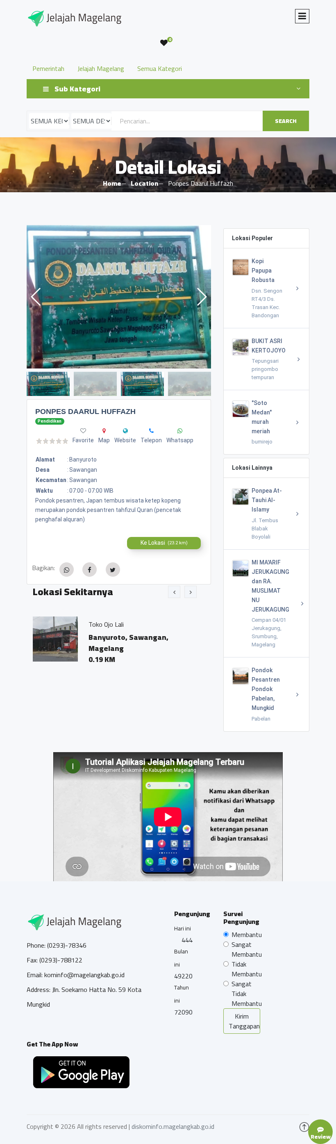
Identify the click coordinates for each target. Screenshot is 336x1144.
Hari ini (182, 928)
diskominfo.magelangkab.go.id (173, 1126)
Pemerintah (48, 68)
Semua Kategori (159, 68)
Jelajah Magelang (100, 68)
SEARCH (286, 121)
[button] (201, 297)
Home (112, 183)
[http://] (125, 431)
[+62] (151, 431)
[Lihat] (119, 296)
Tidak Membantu (247, 969)
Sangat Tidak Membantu (247, 993)
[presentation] (174, 592)
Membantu (247, 934)
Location (144, 183)
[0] (164, 43)
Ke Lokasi (164, 542)
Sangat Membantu (247, 949)
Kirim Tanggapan (244, 1021)
